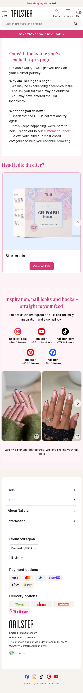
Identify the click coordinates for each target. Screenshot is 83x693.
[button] (41, 490)
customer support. (57, 131)
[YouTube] (56, 677)
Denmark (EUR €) (22, 548)
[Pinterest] (49, 677)
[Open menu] (4, 11)
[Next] (77, 223)
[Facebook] (27, 677)
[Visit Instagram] (21, 406)
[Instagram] (34, 677)
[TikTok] (41, 677)
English (15, 557)
